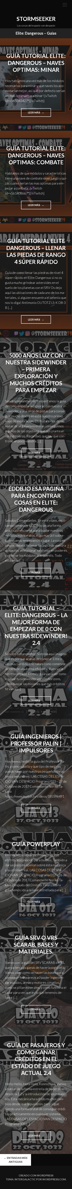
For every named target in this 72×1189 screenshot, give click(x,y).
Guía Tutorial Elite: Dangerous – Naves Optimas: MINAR (36, 62)
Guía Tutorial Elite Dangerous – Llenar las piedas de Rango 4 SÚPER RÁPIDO (36, 251)
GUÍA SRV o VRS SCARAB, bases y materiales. (36, 944)
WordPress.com (54, 1179)
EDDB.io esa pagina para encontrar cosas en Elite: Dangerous (36, 499)
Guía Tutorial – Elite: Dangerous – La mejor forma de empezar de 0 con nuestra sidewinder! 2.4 (36, 625)
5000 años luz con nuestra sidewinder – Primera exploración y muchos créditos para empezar (36, 372)
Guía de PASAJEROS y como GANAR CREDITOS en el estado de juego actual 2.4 (36, 1059)
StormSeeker (36, 18)
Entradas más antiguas (15, 1159)
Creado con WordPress (36, 1175)
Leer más (38, 114)
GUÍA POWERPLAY (36, 844)
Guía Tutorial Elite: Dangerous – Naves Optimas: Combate (36, 155)
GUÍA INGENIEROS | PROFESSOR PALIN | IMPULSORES (36, 743)
